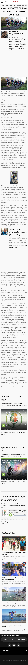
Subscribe (21, 639)
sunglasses (9, 290)
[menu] (2, 2)
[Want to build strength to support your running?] (4, 231)
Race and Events (10, 5)
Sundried (8, 660)
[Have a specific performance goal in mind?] (4, 34)
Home (2, 5)
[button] (6, 2)
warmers (22, 297)
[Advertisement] (14, 62)
